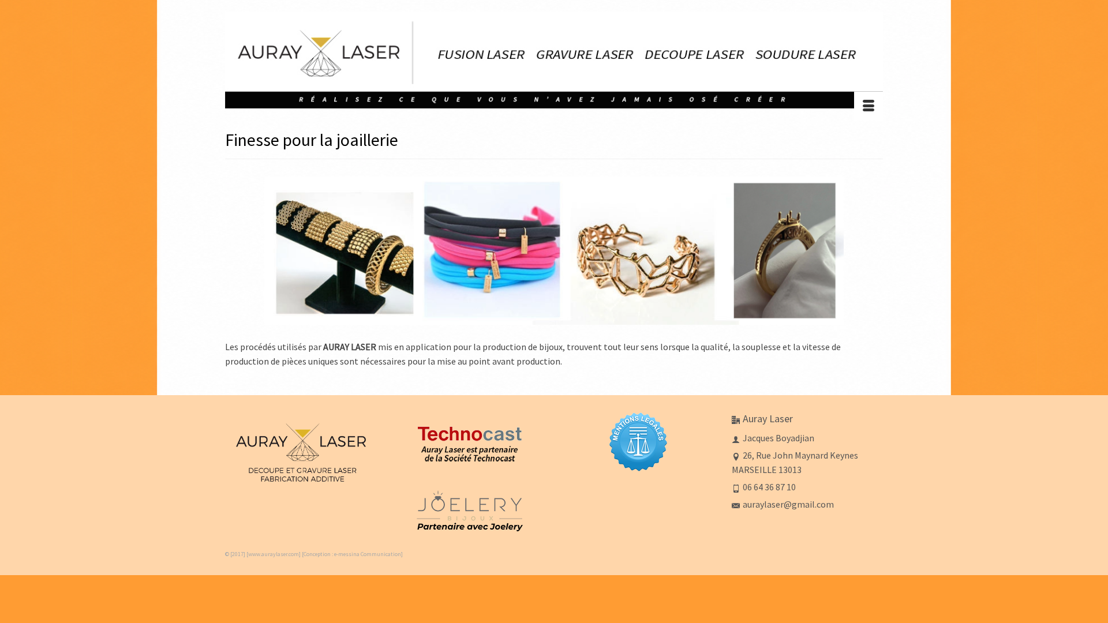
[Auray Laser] (554, 60)
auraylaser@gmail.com (788, 504)
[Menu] (868, 106)
